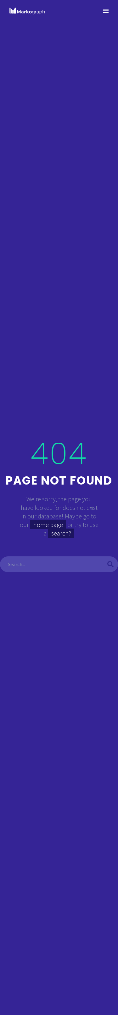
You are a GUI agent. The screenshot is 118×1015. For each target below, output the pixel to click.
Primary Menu (105, 10)
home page (48, 525)
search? (61, 533)
